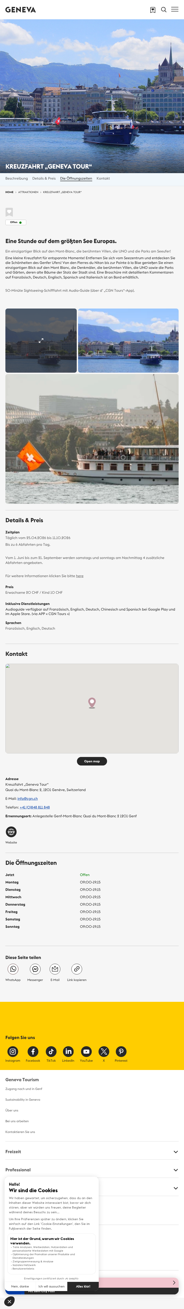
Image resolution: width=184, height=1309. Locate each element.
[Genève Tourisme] (20, 9)
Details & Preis (44, 178)
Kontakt (103, 178)
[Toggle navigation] (175, 9)
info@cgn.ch (28, 798)
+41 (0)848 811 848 (35, 807)
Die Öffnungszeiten (76, 178)
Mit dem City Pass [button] (41, 1291)
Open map (92, 761)
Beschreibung (16, 178)
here (79, 576)
